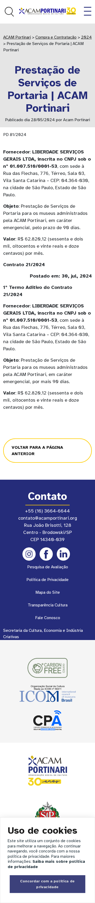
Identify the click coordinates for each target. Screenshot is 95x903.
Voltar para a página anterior (37, 450)
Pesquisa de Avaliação (47, 567)
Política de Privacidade (47, 579)
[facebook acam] (46, 554)
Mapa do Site (47, 592)
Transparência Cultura (48, 605)
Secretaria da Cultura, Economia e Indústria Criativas (43, 633)
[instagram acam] (29, 554)
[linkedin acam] (63, 554)
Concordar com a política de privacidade (47, 884)
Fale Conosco (47, 617)
